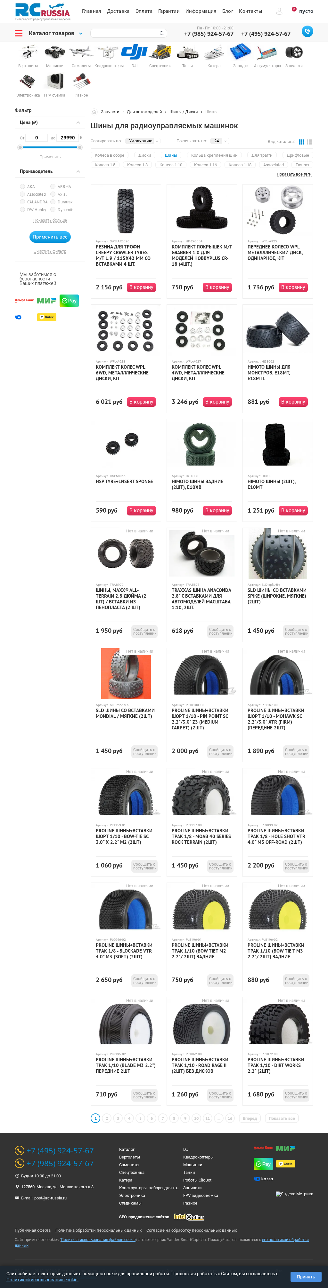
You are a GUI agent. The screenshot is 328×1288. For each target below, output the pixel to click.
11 (207, 1118)
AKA (31, 187)
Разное (190, 1203)
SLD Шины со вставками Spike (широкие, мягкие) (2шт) (277, 596)
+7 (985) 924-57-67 (209, 33)
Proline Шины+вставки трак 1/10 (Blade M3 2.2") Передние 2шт (126, 1065)
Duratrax (65, 202)
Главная (91, 11)
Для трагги (262, 155)
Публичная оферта (33, 1230)
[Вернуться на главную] (96, 111)
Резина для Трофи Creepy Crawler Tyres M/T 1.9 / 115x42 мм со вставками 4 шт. (123, 255)
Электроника (132, 1195)
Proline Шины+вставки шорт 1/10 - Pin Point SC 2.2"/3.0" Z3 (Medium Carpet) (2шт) (200, 719)
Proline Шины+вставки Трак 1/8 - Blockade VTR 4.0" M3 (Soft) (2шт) (124, 951)
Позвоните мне (307, 31)
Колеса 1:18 (240, 164)
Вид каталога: (281, 141)
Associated (36, 194)
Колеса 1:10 (171, 164)
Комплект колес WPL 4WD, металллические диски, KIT (198, 372)
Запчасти (110, 111)
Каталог (127, 1149)
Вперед (250, 1118)
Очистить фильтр (50, 251)
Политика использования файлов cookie (98, 1239)
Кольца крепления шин (214, 155)
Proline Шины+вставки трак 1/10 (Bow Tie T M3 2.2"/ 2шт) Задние (276, 951)
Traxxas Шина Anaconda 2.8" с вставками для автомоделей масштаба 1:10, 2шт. (201, 598)
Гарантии (169, 11)
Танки (189, 1172)
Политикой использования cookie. (42, 1279)
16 (230, 1118)
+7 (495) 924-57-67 (266, 33)
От (22, 138)
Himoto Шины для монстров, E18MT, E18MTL (269, 372)
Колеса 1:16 (205, 164)
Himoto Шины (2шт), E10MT (272, 484)
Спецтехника (131, 1172)
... (218, 1118)
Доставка (118, 11)
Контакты (250, 11)
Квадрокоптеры (198, 1157)
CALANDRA (37, 202)
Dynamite (66, 210)
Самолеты (129, 1164)
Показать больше (50, 220)
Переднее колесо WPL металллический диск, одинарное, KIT (275, 252)
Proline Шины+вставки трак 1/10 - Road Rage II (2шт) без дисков (200, 1065)
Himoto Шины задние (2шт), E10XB (197, 484)
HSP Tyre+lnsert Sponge (124, 481)
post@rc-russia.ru (50, 1198)
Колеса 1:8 (137, 164)
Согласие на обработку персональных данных (191, 1230)
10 (196, 1118)
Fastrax (302, 164)
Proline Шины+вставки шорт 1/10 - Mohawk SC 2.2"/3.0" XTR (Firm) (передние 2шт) (276, 719)
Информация (201, 11)
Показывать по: (191, 140)
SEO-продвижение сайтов (144, 1216)
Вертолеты (129, 1157)
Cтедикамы (130, 1203)
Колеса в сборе (109, 155)
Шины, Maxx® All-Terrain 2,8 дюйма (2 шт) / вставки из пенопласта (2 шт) (121, 598)
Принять (306, 1276)
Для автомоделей (144, 111)
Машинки (192, 1164)
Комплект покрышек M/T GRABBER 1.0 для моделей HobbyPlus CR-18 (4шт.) (202, 255)
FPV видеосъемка (200, 1195)
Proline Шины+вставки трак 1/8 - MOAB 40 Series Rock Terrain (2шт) (201, 836)
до (65, 137)
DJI (186, 1149)
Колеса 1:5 (105, 164)
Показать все (282, 1118)
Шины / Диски (183, 111)
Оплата (143, 11)
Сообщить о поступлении (145, 631)
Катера (125, 1180)
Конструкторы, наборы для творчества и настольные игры (176, 1187)
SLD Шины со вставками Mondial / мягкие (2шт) (125, 713)
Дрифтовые (298, 155)
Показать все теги (294, 174)
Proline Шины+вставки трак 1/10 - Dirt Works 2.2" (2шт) (276, 1065)
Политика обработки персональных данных (98, 1230)
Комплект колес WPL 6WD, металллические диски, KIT (122, 372)
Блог (228, 11)
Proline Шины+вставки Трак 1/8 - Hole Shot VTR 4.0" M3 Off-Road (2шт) (276, 836)
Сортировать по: (106, 140)
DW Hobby (36, 210)
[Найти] (161, 33)
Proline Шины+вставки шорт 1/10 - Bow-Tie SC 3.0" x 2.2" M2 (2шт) (124, 836)
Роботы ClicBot (197, 1180)
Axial (62, 194)
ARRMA (64, 187)
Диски (144, 155)
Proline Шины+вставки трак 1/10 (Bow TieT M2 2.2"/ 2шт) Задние (200, 951)
